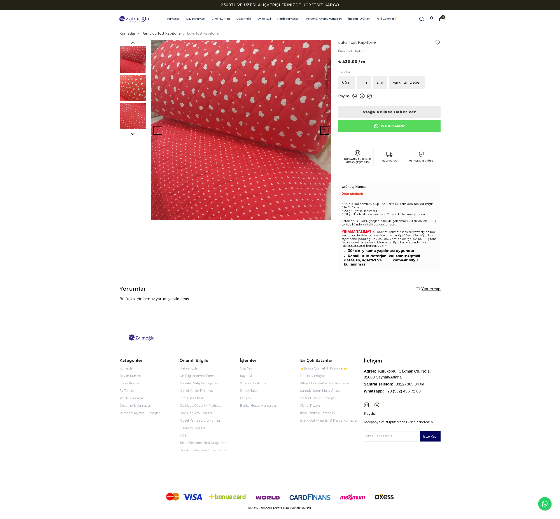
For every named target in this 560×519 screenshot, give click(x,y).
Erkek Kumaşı (221, 18)
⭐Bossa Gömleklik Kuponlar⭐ (323, 368)
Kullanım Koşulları (193, 428)
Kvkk (183, 435)
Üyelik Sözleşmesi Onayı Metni (203, 450)
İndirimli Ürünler (359, 18)
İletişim (245, 398)
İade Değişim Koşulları (196, 413)
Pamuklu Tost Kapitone (161, 33)
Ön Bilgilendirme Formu (198, 376)
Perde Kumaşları (288, 18)
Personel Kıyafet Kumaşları (324, 18)
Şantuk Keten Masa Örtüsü (320, 391)
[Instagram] (366, 405)
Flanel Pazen (310, 406)
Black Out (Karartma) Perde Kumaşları (329, 420)
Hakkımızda (189, 368)
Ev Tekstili (264, 18)
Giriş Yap (246, 368)
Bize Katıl (430, 436)
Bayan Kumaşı (195, 18)
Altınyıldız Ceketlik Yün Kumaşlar (324, 383)
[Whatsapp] (377, 405)
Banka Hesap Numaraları (259, 406)
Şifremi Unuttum (253, 383)
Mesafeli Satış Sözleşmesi (199, 383)
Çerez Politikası (191, 398)
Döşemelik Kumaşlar (135, 406)
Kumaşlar (173, 18)
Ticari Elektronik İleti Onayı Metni (204, 443)
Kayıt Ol (246, 376)
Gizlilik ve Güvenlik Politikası (201, 406)
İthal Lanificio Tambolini (318, 413)
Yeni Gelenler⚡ (386, 18)
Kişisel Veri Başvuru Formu (200, 420)
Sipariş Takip (249, 391)
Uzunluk (344, 72)
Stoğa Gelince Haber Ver (389, 112)
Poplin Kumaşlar (312, 376)
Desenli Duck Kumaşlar (318, 398)
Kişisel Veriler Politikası (196, 391)
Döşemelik (243, 18)
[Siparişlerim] (431, 19)
